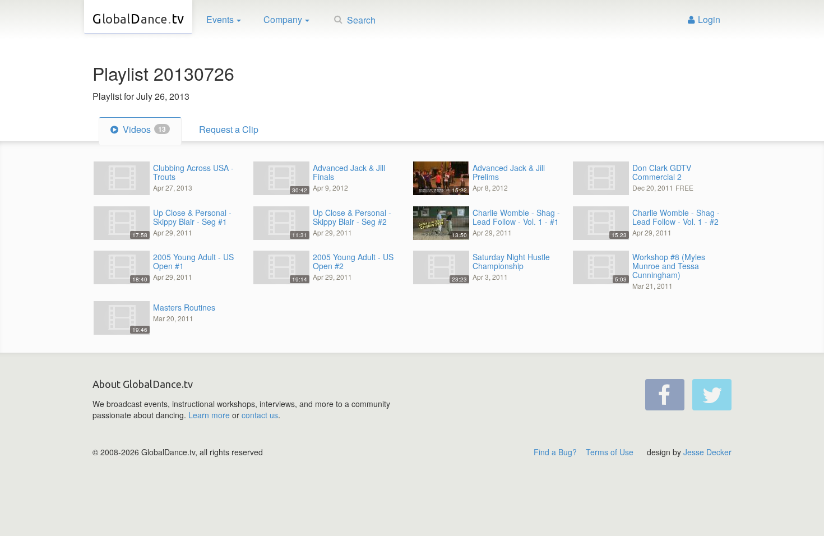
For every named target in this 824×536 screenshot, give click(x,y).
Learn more (209, 415)
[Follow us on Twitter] (712, 394)
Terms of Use (609, 452)
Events (220, 19)
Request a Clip (228, 129)
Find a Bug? (555, 452)
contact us (260, 415)
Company (282, 19)
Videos (143, 129)
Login (709, 19)
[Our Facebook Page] (664, 394)
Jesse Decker (707, 452)
